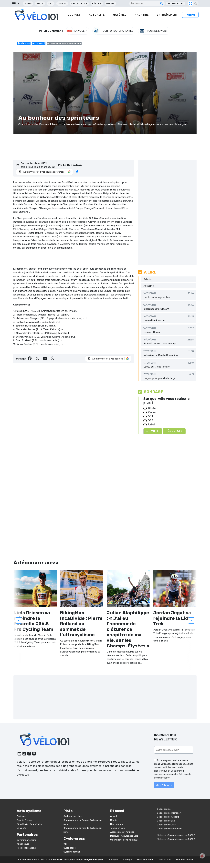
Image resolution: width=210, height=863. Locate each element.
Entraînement (167, 14)
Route (28, 3)
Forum (190, 14)
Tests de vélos (117, 828)
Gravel (62, 3)
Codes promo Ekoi (166, 821)
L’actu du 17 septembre (157, 366)
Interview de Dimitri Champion (161, 355)
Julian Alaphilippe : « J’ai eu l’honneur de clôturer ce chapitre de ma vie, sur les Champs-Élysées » (128, 629)
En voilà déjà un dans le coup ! (160, 343)
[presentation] (18, 620)
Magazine (142, 14)
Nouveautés (116, 824)
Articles (148, 279)
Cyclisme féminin (72, 851)
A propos (113, 859)
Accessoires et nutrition (122, 832)
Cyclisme (21, 816)
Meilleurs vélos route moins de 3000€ (176, 835)
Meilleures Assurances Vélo (124, 835)
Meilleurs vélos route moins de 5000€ (176, 839)
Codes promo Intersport (169, 813)
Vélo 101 (25, 43)
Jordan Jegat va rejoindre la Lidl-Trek (172, 618)
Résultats (174, 430)
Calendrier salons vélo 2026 (124, 839)
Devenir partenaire (26, 840)
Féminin (96, 3)
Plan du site (165, 859)
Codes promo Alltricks (168, 817)
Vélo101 (22, 761)
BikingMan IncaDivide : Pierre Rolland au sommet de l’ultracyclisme (81, 623)
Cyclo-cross (79, 3)
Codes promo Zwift (166, 824)
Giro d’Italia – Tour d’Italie (29, 824)
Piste (40, 3)
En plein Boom (152, 332)
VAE (150, 420)
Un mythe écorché (154, 320)
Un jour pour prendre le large (159, 378)
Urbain (110, 3)
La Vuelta (21, 828)
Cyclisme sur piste (72, 816)
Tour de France (24, 820)
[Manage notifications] (202, 855)
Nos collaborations (26, 847)
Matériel (119, 14)
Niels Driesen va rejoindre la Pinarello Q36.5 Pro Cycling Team (33, 621)
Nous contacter (145, 859)
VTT (50, 3)
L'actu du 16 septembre (157, 297)
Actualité (97, 14)
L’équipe (127, 859)
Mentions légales (184, 859)
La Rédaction (72, 165)
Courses (74, 14)
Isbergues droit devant (156, 308)
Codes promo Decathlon (169, 828)
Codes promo (164, 809)
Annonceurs (23, 843)
